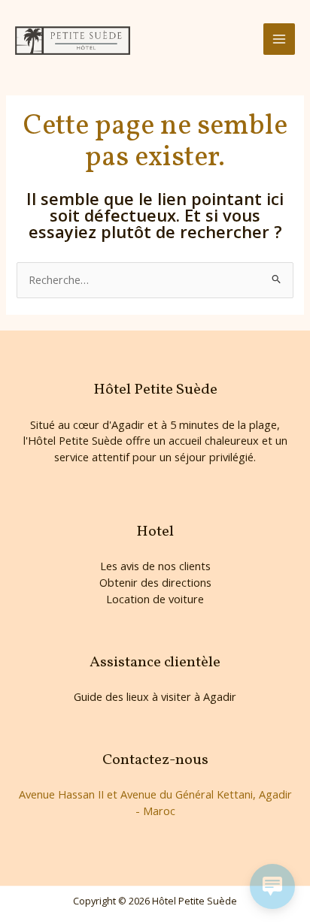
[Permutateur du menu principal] (279, 39)
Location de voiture (155, 598)
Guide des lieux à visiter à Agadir (155, 696)
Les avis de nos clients (155, 565)
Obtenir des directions (155, 582)
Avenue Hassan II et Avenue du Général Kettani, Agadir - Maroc (155, 802)
